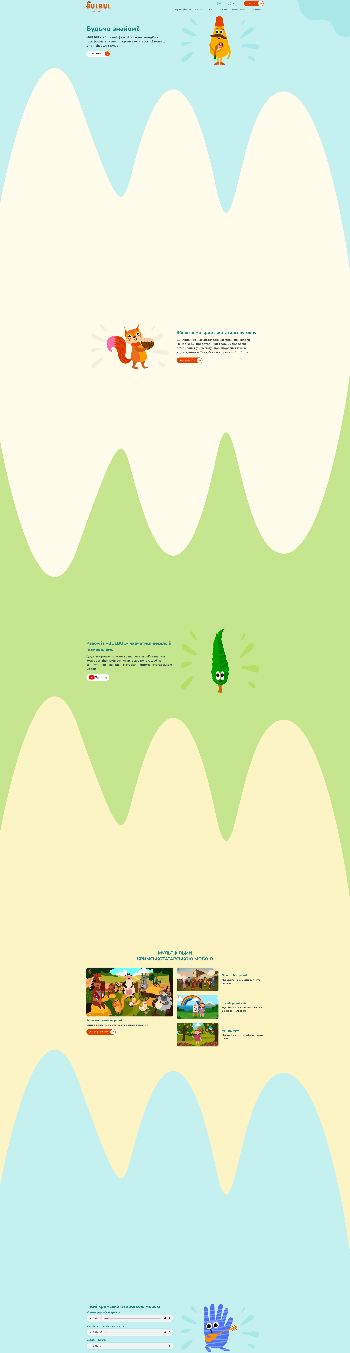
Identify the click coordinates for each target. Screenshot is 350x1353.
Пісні (209, 9)
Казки (198, 9)
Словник (222, 9)
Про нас (256, 9)
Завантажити (239, 9)
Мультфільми (183, 9)
